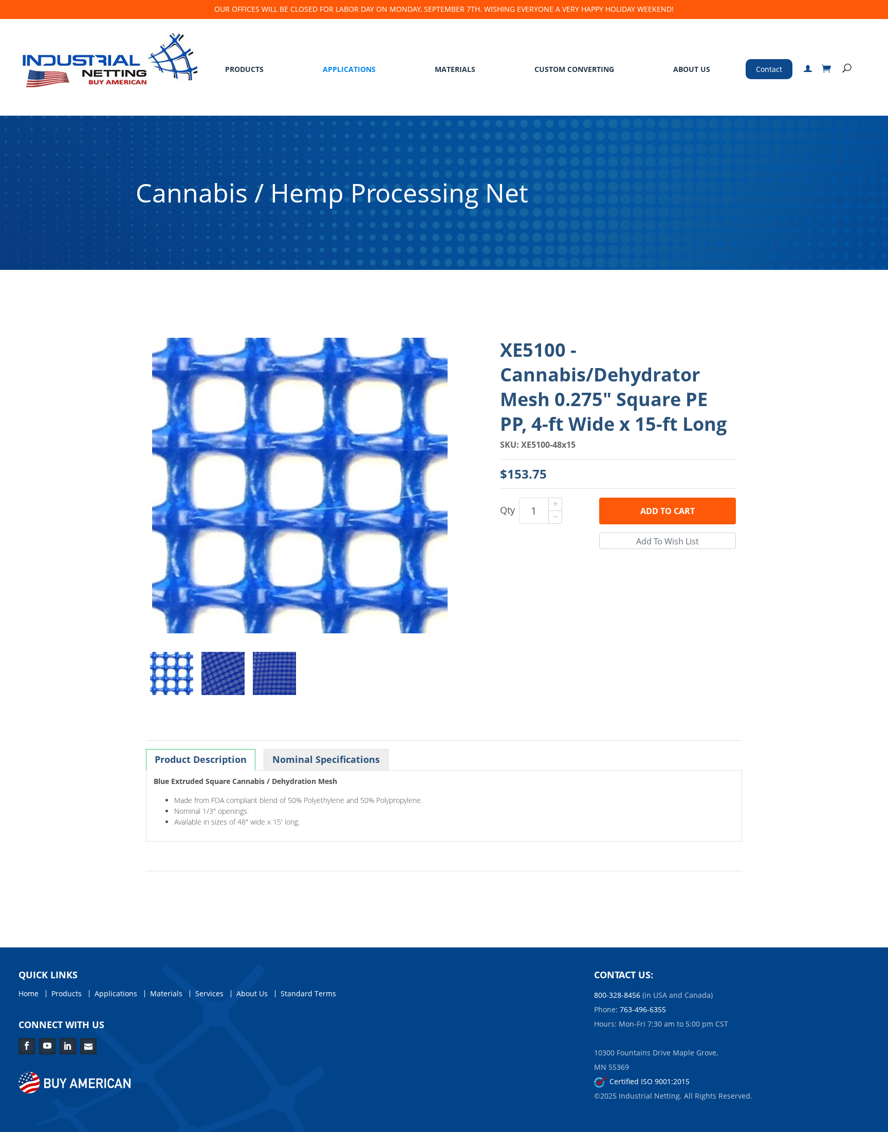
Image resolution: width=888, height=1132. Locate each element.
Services (209, 993)
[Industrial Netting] (107, 58)
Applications (349, 69)
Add (667, 511)
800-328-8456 (617, 995)
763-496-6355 (643, 1009)
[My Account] (808, 69)
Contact (769, 69)
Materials (455, 69)
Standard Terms (308, 993)
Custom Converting (574, 69)
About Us (691, 69)
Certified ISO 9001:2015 (648, 1081)
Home (28, 993)
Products (244, 69)
